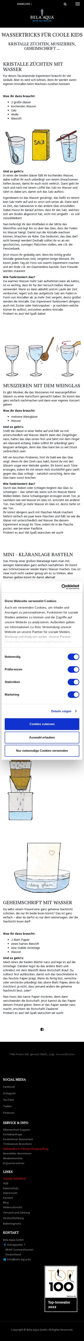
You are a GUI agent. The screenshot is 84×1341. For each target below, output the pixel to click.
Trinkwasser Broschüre (17, 1144)
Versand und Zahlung (16, 1212)
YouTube (8, 1100)
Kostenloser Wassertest (18, 1139)
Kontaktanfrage (12, 1134)
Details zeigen (61, 711)
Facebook (9, 1087)
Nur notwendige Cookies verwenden (42, 750)
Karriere (8, 1198)
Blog (6, 1202)
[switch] (73, 669)
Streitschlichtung (13, 1218)
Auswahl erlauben (42, 737)
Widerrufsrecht (12, 1207)
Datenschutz (11, 1188)
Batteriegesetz (12, 1223)
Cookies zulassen (42, 724)
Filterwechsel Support (16, 1129)
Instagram (9, 1093)
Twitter (7, 1106)
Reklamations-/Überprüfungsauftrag (25, 1149)
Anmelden (24, 4)
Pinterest (8, 1113)
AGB (5, 1183)
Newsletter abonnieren (17, 1153)
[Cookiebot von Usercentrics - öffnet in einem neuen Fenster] (61, 586)
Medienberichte (13, 1158)
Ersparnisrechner (13, 1163)
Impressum (10, 1193)
